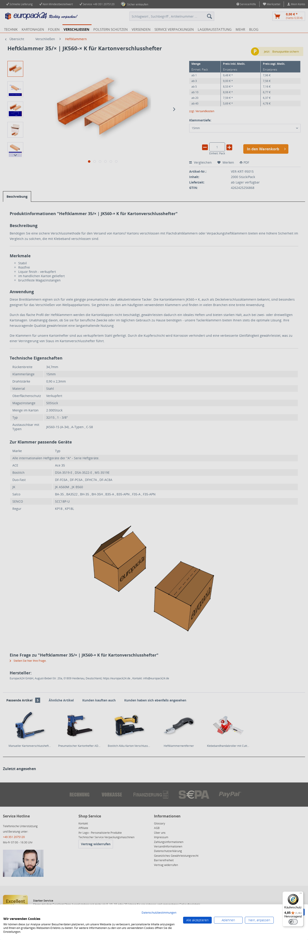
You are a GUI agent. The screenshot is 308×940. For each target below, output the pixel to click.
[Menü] (300, 894)
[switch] (293, 921)
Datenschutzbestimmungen (159, 912)
